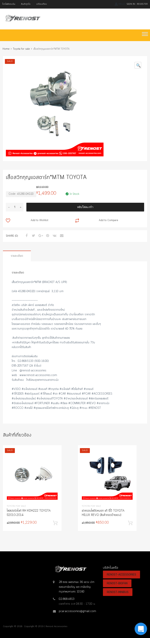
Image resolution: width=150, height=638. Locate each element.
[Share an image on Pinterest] (47, 235)
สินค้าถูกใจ (25, 4)
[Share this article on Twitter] (33, 235)
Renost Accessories (56, 626)
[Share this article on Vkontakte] (54, 235)
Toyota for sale (21, 49)
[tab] (17, 256)
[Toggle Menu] (145, 35)
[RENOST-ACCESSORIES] (22, 21)
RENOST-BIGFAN (117, 583)
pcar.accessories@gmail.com (77, 611)
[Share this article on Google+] (40, 235)
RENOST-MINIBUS (118, 592)
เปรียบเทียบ (41, 4)
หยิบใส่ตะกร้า (85, 207)
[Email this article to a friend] (61, 235)
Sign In (131, 4)
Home (6, 49)
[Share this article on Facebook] (26, 235)
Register (142, 4)
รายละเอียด (17, 256)
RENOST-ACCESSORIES (121, 574)
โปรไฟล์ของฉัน (8, 4)
